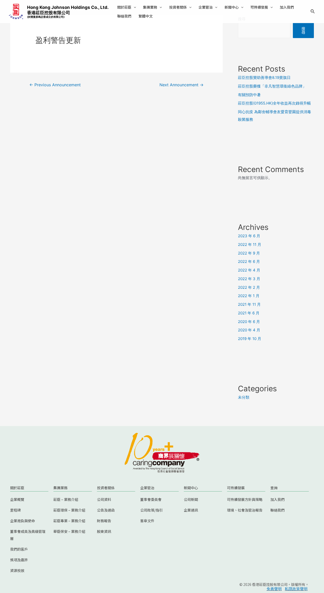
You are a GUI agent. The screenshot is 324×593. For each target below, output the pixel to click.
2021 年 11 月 (249, 304)
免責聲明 (274, 588)
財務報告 (104, 520)
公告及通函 (106, 510)
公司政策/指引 (151, 510)
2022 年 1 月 (248, 295)
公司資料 (104, 499)
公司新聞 (191, 499)
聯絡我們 (124, 16)
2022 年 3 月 (249, 278)
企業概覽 (17, 499)
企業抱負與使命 (22, 520)
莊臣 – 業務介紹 (65, 499)
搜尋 (303, 30)
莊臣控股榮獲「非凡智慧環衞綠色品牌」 (272, 86)
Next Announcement (181, 84)
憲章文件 (147, 520)
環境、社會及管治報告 (244, 510)
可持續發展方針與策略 (244, 499)
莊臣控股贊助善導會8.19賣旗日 (264, 77)
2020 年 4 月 (249, 330)
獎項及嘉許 (19, 559)
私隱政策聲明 (296, 588)
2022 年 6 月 (249, 261)
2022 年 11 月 (249, 244)
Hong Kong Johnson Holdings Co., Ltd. (68, 11)
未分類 (243, 397)
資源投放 (17, 570)
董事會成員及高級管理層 (28, 535)
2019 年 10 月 (249, 338)
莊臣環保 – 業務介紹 (69, 510)
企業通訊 (191, 510)
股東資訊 (104, 531)
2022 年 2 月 (249, 287)
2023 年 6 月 (249, 235)
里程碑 (15, 510)
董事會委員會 (150, 499)
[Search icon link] (313, 12)
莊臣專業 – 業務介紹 (69, 520)
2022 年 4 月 (249, 270)
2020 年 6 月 (249, 321)
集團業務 (150, 7)
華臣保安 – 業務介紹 (69, 531)
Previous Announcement (55, 84)
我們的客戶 (19, 549)
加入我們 (287, 7)
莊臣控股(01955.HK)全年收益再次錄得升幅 (274, 103)
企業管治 (205, 7)
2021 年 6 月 (248, 313)
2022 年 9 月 (249, 253)
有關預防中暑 (249, 94)
